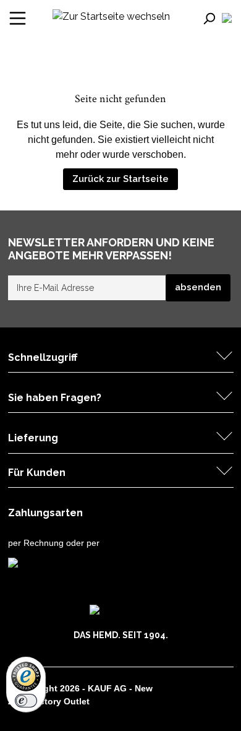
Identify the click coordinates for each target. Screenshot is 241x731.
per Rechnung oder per (53, 543)
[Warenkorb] (233, 18)
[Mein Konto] (226, 18)
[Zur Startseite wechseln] (111, 16)
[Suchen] (211, 18)
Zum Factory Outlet (49, 701)
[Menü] (17, 18)
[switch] (26, 700)
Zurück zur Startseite (120, 178)
